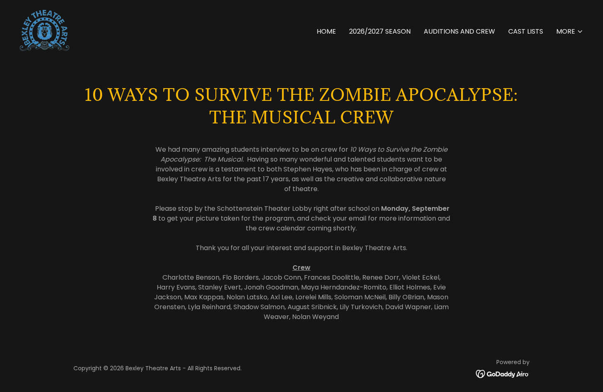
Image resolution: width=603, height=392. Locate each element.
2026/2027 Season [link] (380, 31)
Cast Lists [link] (525, 31)
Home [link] (326, 31)
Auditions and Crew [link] (459, 31)
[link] (44, 29)
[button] (569, 31)
